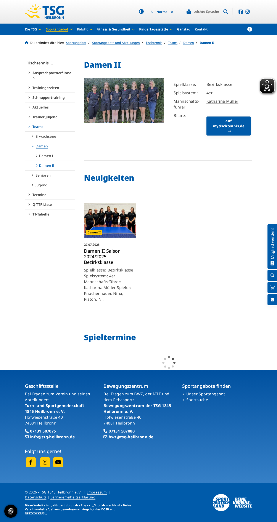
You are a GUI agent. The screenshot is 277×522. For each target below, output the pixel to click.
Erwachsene (46, 136)
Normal (162, 12)
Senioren (43, 175)
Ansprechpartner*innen (51, 75)
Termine (39, 194)
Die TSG (31, 29)
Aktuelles (40, 107)
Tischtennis (154, 43)
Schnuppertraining (48, 97)
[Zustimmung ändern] (10, 511)
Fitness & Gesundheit (113, 29)
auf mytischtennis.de (228, 123)
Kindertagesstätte (153, 29)
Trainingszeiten (45, 87)
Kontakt (201, 29)
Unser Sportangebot (205, 393)
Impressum (97, 492)
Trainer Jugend (45, 117)
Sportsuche (197, 399)
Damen (188, 43)
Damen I (46, 155)
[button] (249, 29)
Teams (172, 43)
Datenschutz (35, 497)
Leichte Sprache (206, 11)
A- (152, 12)
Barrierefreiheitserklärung (72, 497)
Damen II (46, 165)
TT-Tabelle (40, 214)
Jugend (41, 185)
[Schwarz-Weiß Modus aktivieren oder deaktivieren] (141, 11)
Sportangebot (57, 29)
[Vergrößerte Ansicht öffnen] (124, 100)
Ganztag (183, 29)
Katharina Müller (222, 101)
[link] (110, 253)
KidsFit (82, 29)
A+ (173, 12)
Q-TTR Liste (42, 204)
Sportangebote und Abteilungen (116, 43)
